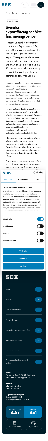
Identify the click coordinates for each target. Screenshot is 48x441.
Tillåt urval (23, 259)
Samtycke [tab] (8, 179)
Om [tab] (37, 179)
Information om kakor (14, 341)
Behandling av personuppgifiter (18, 330)
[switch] (40, 226)
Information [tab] (23, 179)
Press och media (25, 13)
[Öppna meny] (40, 5)
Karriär (8, 289)
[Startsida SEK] (13, 4)
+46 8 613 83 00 (12, 389)
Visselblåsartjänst (12, 351)
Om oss (14, 13)
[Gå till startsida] (7, 13)
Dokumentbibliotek (13, 310)
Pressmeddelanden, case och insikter (17, 361)
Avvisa (23, 266)
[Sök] (24, 5)
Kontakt (9, 299)
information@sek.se (13, 386)
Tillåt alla (23, 251)
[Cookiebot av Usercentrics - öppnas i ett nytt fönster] (33, 172)
